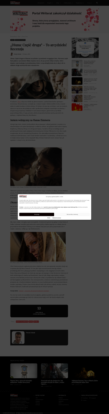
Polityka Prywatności (56, 217)
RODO (48, 217)
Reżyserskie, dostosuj (72, 214)
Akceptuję (36, 214)
